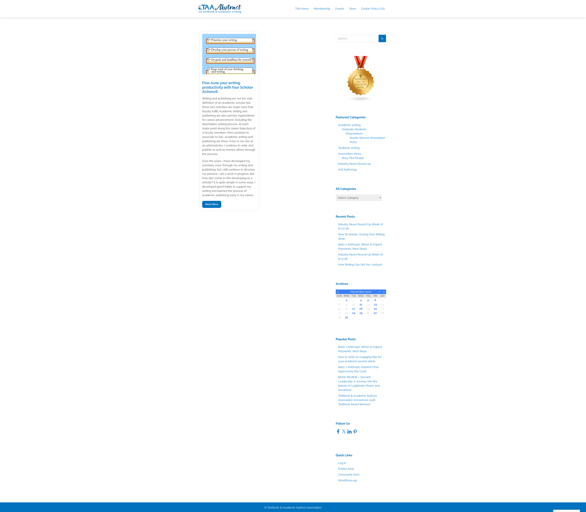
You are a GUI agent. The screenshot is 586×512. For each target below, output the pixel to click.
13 (375, 304)
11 (361, 304)
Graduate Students (354, 129)
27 (375, 312)
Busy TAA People (353, 158)
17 (353, 308)
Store (352, 8)
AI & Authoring (347, 169)
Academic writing (349, 125)
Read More (212, 205)
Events (339, 8)
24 (353, 312)
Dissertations (354, 133)
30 (346, 317)
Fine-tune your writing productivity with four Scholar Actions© (227, 87)
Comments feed (348, 474)
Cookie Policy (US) (373, 8)
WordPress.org (347, 480)
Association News (349, 153)
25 (360, 312)
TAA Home (302, 8)
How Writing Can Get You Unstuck (360, 264)
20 (375, 308)
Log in (342, 463)
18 (360, 308)
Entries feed (346, 468)
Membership (322, 8)
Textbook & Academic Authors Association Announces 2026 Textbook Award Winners (357, 400)
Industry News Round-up (354, 163)
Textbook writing (349, 147)
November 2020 (361, 291)
